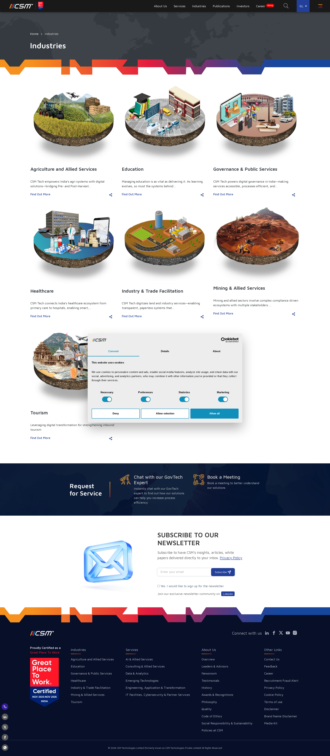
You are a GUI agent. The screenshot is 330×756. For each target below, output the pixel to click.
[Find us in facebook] (275, 632)
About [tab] (216, 351)
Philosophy (209, 702)
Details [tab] (165, 351)
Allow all (214, 413)
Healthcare (78, 680)
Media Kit (270, 723)
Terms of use (273, 702)
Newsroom (209, 673)
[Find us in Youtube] (289, 632)
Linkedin (228, 593)
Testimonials (210, 680)
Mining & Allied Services (87, 695)
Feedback (271, 666)
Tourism (76, 702)
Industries (78, 650)
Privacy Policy (274, 687)
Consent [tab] (113, 351)
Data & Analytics (137, 673)
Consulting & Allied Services (145, 666)
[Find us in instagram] (296, 632)
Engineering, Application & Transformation (155, 687)
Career (264, 6)
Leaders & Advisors (215, 666)
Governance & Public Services (91, 673)
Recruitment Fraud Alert (281, 680)
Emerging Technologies (142, 680)
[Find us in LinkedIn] (268, 632)
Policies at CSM (212, 730)
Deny (116, 413)
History (207, 687)
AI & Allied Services (139, 659)
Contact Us (271, 659)
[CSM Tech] (42, 633)
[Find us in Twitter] (282, 632)
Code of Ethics (212, 716)
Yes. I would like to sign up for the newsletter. (192, 586)
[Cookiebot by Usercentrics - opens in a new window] (223, 339)
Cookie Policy (273, 695)
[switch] (146, 399)
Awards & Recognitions (217, 695)
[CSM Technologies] (21, 6)
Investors (243, 6)
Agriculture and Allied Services (92, 659)
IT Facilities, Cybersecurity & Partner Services (158, 695)
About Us (209, 650)
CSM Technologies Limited (131, 748)
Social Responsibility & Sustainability (227, 723)
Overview (208, 659)
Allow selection (165, 413)
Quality (207, 709)
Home (34, 34)
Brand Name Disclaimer (280, 716)
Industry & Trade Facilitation (90, 687)
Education (78, 666)
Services (132, 650)
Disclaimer (271, 709)
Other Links (273, 650)
